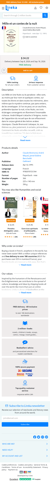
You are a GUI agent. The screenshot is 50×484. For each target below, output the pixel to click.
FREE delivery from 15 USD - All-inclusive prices (25, 2)
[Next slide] (44, 218)
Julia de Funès (11, 233)
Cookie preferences (9, 465)
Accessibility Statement (32, 467)
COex (30, 475)
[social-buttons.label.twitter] (38, 437)
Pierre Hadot (29, 233)
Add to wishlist (31, 37)
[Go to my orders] (35, 8)
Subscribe (25, 424)
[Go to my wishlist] (40, 7)
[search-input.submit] (45, 15)
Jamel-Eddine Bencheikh (31, 30)
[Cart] (46, 7)
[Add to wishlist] (4, 70)
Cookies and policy (25, 465)
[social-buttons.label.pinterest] (46, 437)
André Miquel (41, 28)
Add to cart (27, 70)
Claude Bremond (29, 28)
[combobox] (22, 15)
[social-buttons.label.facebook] (34, 437)
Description (7, 89)
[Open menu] (2, 8)
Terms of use (17, 467)
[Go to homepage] (11, 8)
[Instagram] (42, 437)
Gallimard (27, 161)
